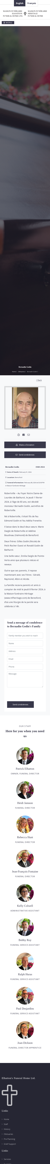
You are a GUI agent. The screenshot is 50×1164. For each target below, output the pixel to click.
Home (14, 371)
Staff (5, 1124)
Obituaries (21, 371)
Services (7, 1159)
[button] (18, 435)
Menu (8, 22)
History (6, 1129)
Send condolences (25, 454)
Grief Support (9, 1144)
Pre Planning (9, 1139)
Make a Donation (26, 445)
